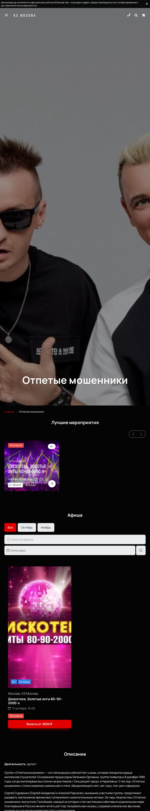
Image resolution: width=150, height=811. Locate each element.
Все (10, 527)
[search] (136, 15)
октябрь (27, 527)
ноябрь (46, 527)
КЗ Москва (25, 15)
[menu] (6, 15)
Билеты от (39, 724)
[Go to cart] (143, 15)
